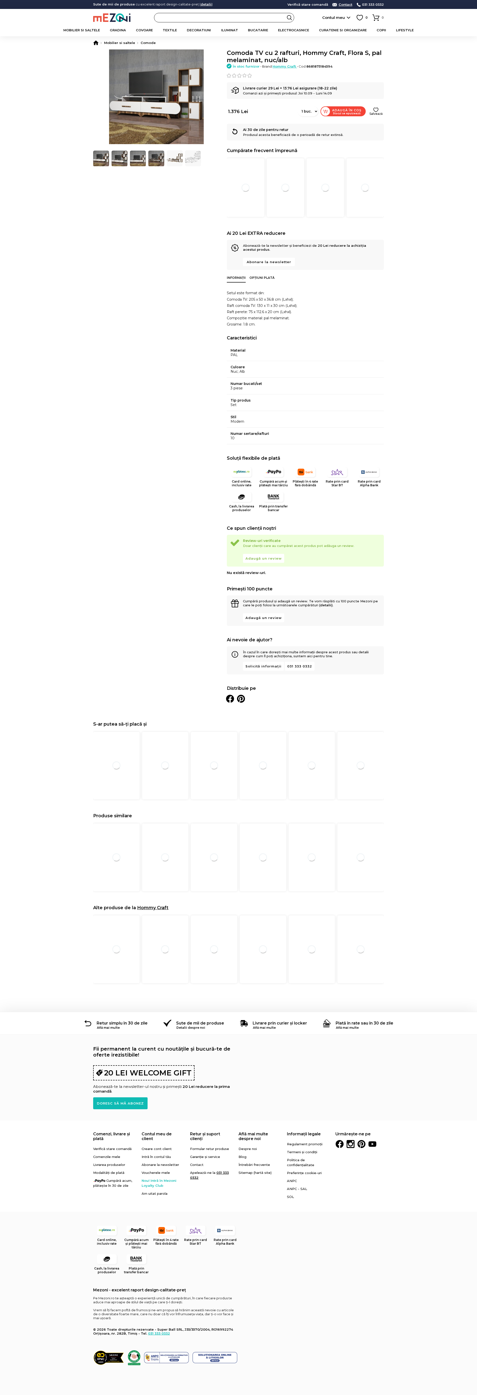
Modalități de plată (108, 1173)
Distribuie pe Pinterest (241, 699)
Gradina (118, 30)
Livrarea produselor (109, 1165)
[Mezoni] (96, 42)
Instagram (351, 1144)
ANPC (292, 1181)
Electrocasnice (293, 30)
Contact (345, 4)
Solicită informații (263, 666)
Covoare (144, 30)
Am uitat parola (154, 1193)
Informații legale (304, 1134)
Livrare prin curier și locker (280, 1023)
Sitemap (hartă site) (255, 1173)
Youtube (372, 1144)
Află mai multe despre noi (253, 1136)
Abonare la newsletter (269, 262)
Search (289, 17)
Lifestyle (405, 30)
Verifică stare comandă (307, 4)
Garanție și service (205, 1157)
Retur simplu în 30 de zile (122, 1023)
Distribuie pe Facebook (230, 699)
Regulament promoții (304, 1144)
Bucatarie (258, 30)
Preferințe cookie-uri (304, 1173)
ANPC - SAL (297, 1189)
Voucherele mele (156, 1173)
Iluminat (229, 30)
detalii (206, 4)
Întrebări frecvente (254, 1165)
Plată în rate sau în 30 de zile (364, 1023)
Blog (242, 1157)
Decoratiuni (199, 30)
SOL (290, 1197)
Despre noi (247, 1149)
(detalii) (326, 605)
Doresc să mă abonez (120, 1103)
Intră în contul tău (156, 1157)
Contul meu (333, 17)
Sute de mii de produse (200, 1023)
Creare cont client (157, 1149)
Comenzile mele (106, 1157)
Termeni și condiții (302, 1152)
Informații (236, 278)
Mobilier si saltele (81, 30)
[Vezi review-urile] (305, 76)
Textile (170, 30)
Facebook (340, 1144)
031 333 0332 (373, 4)
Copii (381, 30)
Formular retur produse (209, 1149)
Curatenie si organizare (343, 30)
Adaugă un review (263, 558)
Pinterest (361, 1144)
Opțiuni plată (262, 278)
